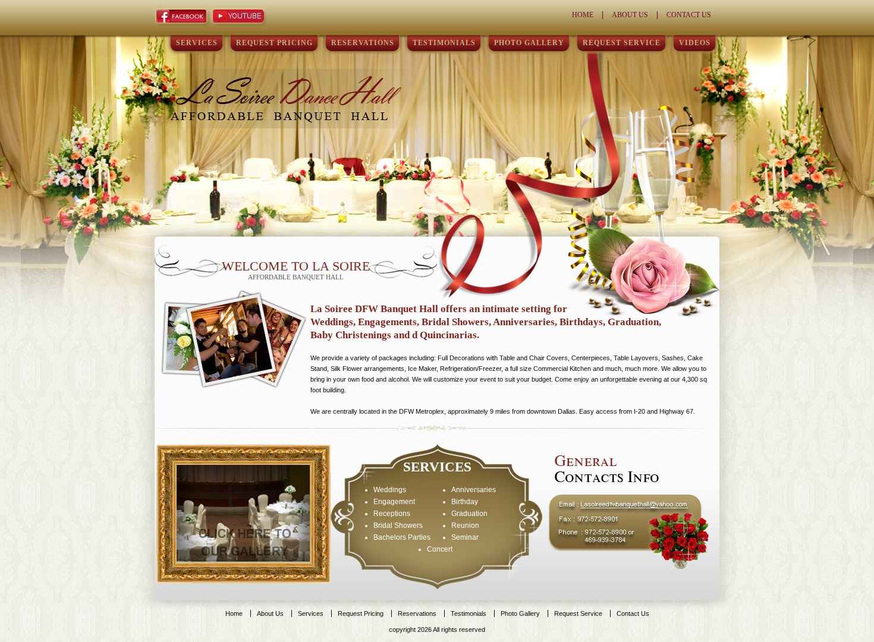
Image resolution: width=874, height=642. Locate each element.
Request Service (622, 43)
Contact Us (688, 15)
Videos (694, 43)
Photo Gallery (529, 43)
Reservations (362, 43)
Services (197, 43)
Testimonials (444, 43)
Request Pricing (274, 43)
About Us (630, 15)
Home (582, 15)
